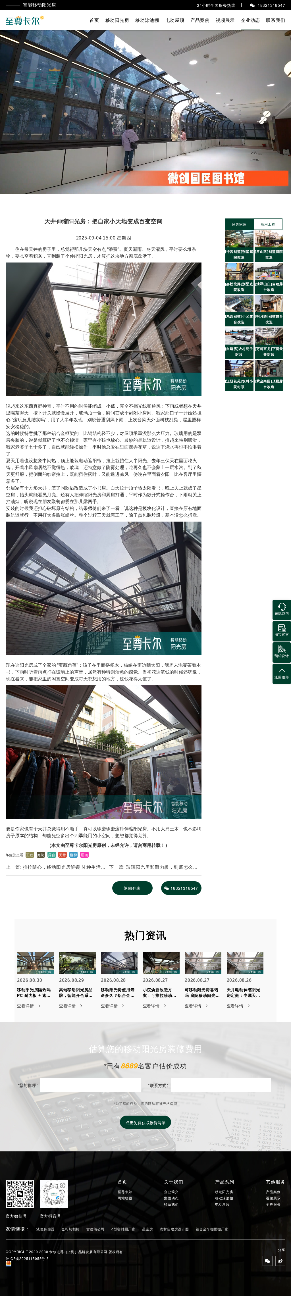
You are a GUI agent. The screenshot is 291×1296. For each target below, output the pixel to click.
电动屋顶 (174, 20)
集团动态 (171, 1198)
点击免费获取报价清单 (145, 1122)
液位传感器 (45, 1228)
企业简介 (171, 1191)
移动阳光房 (117, 20)
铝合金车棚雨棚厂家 (212, 1228)
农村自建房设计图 (174, 1228)
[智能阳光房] (25, 20)
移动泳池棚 (147, 20)
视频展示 (225, 20)
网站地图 (125, 1198)
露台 (51, 854)
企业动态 (250, 20)
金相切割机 (70, 1228)
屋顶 (84, 854)
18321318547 (184, 888)
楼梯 (73, 854)
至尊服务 (273, 1204)
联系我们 (275, 20)
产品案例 (199, 20)
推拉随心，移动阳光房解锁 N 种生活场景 (56, 869)
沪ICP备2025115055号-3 (27, 1258)
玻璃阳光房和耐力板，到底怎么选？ (151, 869)
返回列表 (132, 888)
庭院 (41, 854)
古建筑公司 (95, 1228)
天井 (62, 854)
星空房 (147, 1228)
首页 (94, 20)
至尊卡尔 (125, 1191)
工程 (30, 854)
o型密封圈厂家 (123, 1228)
